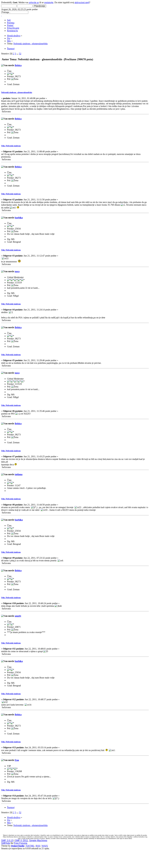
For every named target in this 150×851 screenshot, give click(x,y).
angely (18, 616)
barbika (19, 217)
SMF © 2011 (21, 840)
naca (17, 271)
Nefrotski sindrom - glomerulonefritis (16, 92)
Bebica (18, 65)
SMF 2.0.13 (7, 840)
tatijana (18, 474)
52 (20, 53)
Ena (17, 760)
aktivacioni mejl (82, 2)
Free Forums (20, 843)
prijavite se (34, 2)
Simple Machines (38, 840)
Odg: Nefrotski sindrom (11, 146)
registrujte (48, 2)
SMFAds (5, 843)
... (18, 53)
